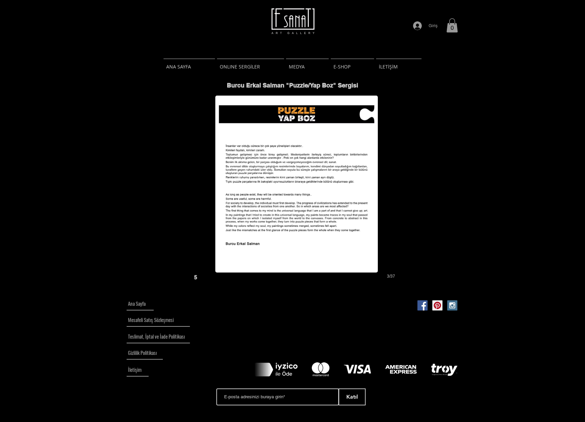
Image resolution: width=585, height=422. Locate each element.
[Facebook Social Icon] (422, 305)
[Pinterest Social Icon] (437, 305)
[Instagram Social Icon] (452, 305)
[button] (452, 25)
